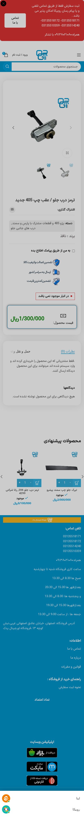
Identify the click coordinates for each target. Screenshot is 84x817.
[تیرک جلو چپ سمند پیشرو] (62, 468)
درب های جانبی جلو (23, 228)
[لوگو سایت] (42, 54)
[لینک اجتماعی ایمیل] (12, 210)
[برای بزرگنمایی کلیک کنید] (67, 153)
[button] (71, 128)
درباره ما (76, 658)
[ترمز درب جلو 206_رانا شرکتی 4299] (22, 468)
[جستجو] (7, 66)
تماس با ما (15, 20)
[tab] (68, 351)
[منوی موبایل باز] (79, 55)
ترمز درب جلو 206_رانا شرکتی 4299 (22, 491)
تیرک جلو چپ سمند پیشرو (62, 490)
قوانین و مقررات (71, 667)
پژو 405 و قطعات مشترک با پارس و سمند (38, 223)
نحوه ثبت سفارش (70, 687)
